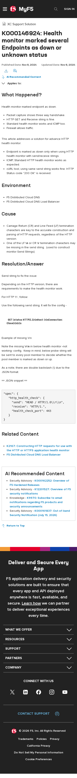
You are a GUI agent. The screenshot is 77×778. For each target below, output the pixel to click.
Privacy (54, 739)
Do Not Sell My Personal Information (38, 752)
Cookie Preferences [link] (38, 759)
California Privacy (38, 745)
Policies (42, 739)
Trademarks (25, 739)
